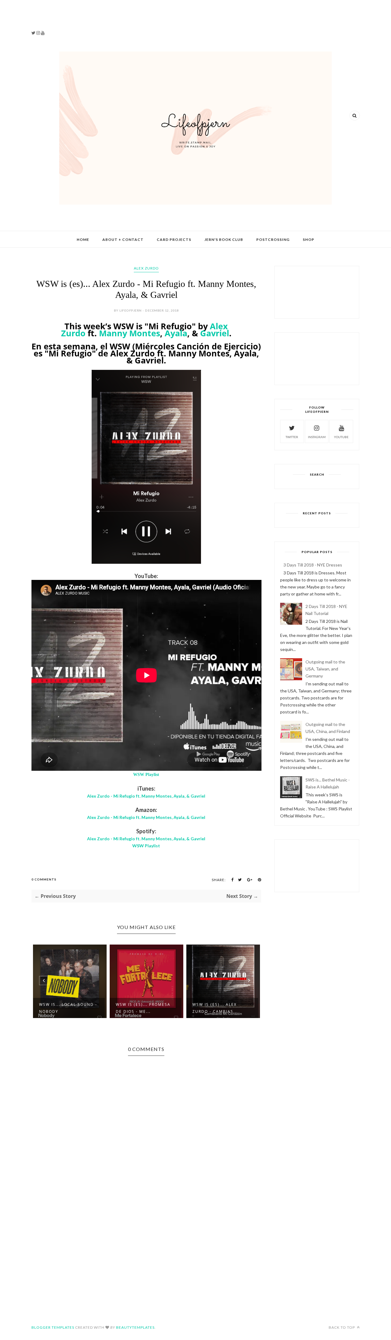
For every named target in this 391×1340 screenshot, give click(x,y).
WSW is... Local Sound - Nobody (68, 1008)
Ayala (176, 333)
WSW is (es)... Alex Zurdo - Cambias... (215, 1008)
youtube (341, 437)
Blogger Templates (52, 1327)
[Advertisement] (67, 18)
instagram (317, 437)
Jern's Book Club (223, 239)
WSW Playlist (146, 774)
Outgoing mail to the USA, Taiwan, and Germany (325, 668)
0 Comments (44, 879)
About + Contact (123, 239)
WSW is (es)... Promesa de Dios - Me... (143, 1008)
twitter (292, 437)
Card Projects (174, 239)
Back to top (342, 1327)
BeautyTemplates (135, 1327)
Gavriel (214, 333)
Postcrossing (273, 239)
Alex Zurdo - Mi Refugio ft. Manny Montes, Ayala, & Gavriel (146, 796)
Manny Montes (129, 333)
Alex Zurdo (146, 268)
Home (83, 239)
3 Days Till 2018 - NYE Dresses (312, 564)
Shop (308, 239)
